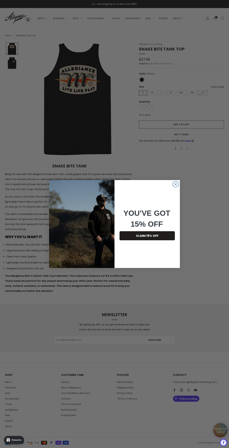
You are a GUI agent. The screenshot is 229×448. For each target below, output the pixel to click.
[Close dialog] (176, 184)
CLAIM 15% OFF (147, 236)
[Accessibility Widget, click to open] (223, 442)
